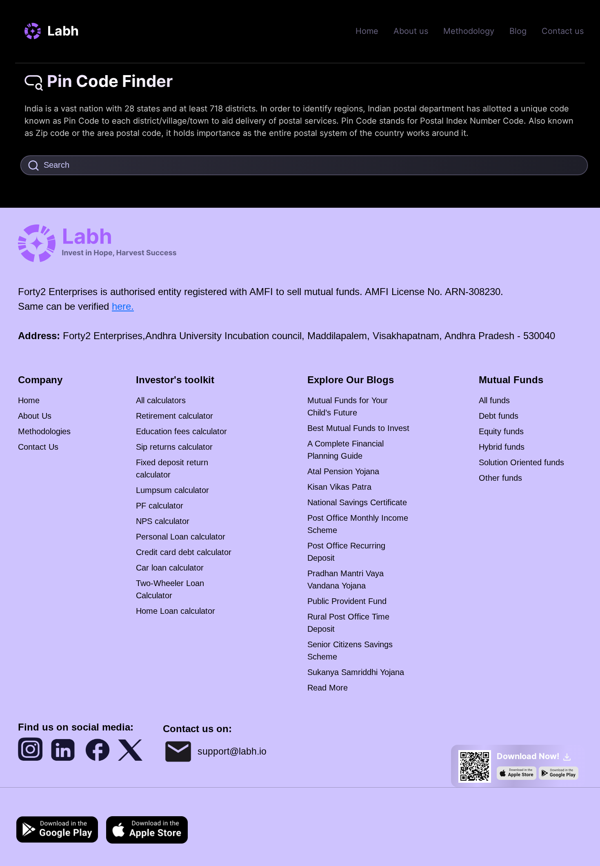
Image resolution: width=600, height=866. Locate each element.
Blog (518, 31)
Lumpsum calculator (172, 490)
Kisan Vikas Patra (339, 486)
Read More (327, 687)
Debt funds (498, 415)
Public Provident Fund (347, 601)
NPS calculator (162, 521)
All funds (494, 400)
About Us (34, 415)
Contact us (563, 31)
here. (123, 306)
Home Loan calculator (175, 610)
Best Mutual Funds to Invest (358, 428)
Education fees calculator (181, 431)
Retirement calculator (174, 415)
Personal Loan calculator (180, 536)
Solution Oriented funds (521, 462)
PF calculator (159, 505)
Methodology (468, 31)
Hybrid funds (501, 446)
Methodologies (44, 431)
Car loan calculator (170, 567)
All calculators (161, 400)
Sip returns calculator (174, 446)
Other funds (500, 477)
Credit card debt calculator (183, 552)
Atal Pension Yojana (343, 471)
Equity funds (501, 431)
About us (410, 31)
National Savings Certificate (357, 502)
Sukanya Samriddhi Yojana (355, 672)
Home (367, 31)
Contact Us (38, 446)
